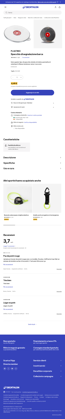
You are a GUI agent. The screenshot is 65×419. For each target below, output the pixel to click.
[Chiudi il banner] (60, 2)
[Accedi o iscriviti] (55, 7)
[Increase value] (21, 77)
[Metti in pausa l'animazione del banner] (57, 2)
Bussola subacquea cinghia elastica (16, 215)
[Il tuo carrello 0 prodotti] (60, 7)
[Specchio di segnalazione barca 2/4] (48, 34)
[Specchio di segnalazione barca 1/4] (17, 34)
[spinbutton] (17, 77)
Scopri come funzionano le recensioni (13, 248)
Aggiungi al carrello (32, 92)
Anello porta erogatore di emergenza (46, 215)
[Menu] (5, 7)
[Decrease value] (13, 77)
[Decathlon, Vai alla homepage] (30, 7)
